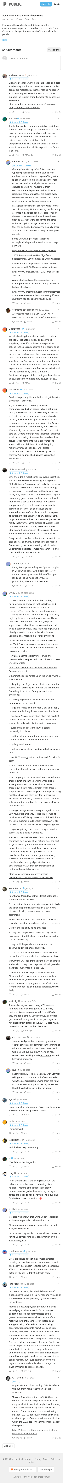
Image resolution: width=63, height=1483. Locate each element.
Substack (17, 1476)
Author (16, 1381)
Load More (8, 1446)
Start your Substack (24, 1469)
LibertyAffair (15, 328)
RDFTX (15, 1069)
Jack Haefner (15, 1139)
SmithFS (16, 161)
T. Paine (13, 118)
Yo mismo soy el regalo (24, 309)
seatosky (13, 1001)
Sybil (11, 1099)
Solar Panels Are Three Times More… (23, 15)
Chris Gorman (16, 469)
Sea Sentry (14, 389)
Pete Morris (15, 1283)
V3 (10, 1121)
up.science (45, 1055)
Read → (6, 39)
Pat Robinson (15, 888)
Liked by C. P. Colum (20, 79)
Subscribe (46, 4)
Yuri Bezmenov (16, 75)
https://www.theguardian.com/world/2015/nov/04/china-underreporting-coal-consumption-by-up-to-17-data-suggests (34, 1237)
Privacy (37, 1459)
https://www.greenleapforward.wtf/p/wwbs (34, 250)
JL (10, 1158)
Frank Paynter (16, 1251)
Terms (46, 1459)
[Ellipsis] (59, 75)
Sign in (57, 4)
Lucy (11, 1173)
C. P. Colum (18, 1377)
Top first (55, 49)
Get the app (46, 1469)
